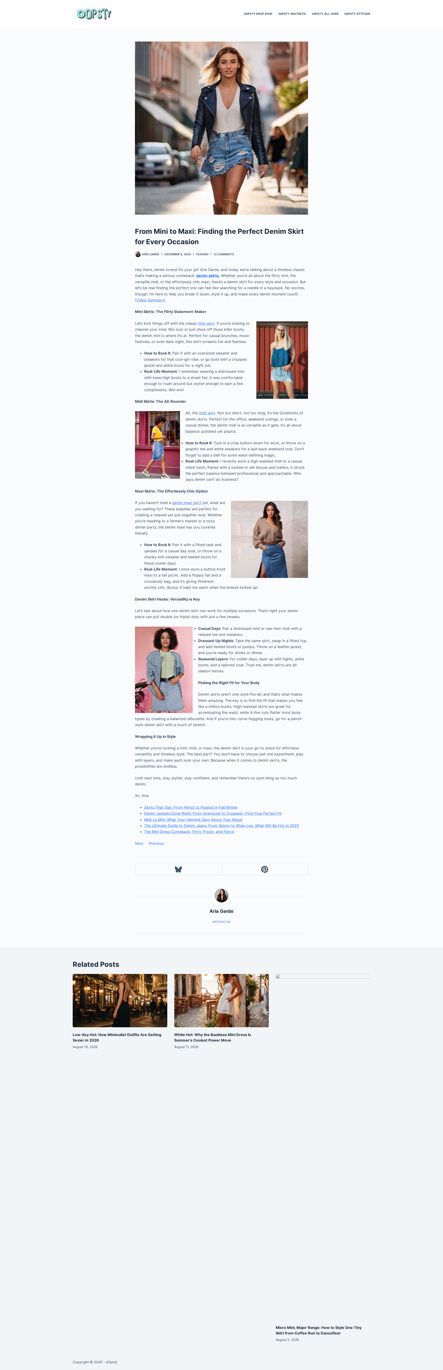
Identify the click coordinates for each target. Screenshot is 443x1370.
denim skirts (207, 275)
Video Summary (150, 300)
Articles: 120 (221, 921)
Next (139, 843)
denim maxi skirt (186, 502)
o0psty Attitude (357, 13)
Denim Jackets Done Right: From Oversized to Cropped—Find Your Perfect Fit (213, 813)
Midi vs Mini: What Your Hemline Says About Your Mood (193, 819)
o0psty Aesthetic (292, 13)
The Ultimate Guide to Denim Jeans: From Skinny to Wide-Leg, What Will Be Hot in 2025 (221, 825)
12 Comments (224, 254)
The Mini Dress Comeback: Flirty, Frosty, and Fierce (189, 831)
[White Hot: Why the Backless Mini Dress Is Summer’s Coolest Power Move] (221, 1000)
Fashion (202, 254)
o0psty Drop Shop (258, 13)
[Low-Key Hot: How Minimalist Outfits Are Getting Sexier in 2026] (120, 1000)
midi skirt (207, 413)
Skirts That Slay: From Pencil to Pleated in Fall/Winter (191, 807)
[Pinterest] (265, 869)
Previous (156, 843)
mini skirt (206, 323)
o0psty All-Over (325, 13)
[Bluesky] (178, 869)
